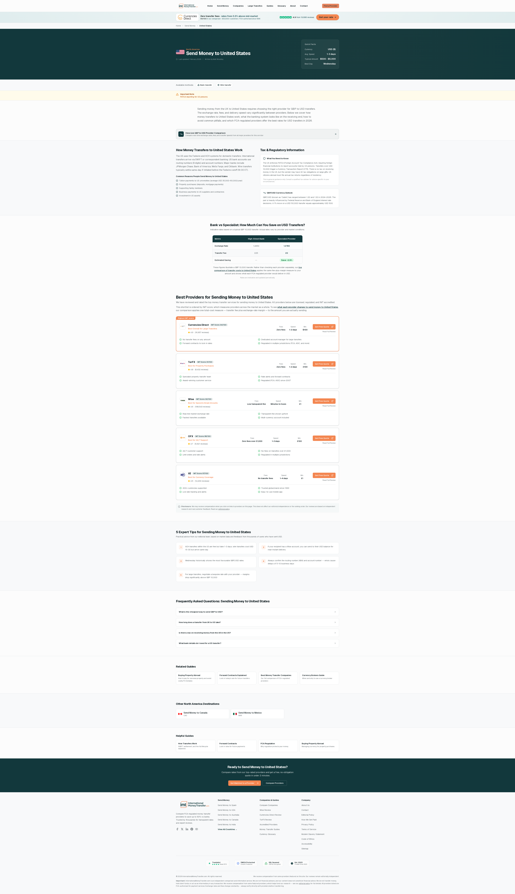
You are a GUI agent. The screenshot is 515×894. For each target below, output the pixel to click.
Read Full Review (329, 332)
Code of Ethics (307, 839)
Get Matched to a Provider (242, 783)
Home (210, 6)
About (293, 6)
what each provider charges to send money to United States (307, 307)
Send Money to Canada (228, 820)
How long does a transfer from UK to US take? (200, 622)
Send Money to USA (226, 810)
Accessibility (306, 844)
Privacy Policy (307, 824)
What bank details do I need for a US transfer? (200, 643)
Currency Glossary (268, 834)
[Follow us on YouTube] (196, 829)
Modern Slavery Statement (312, 834)
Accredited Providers (268, 824)
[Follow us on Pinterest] (191, 829)
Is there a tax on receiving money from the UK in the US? (205, 633)
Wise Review (265, 810)
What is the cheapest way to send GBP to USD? (201, 612)
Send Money (223, 6)
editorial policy (223, 509)
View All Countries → (227, 829)
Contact (304, 6)
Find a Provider (330, 6)
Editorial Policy (307, 815)
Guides (270, 6)
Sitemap (304, 848)
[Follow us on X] (182, 829)
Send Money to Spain (227, 805)
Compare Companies (269, 805)
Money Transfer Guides (270, 829)
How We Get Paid (309, 820)
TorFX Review (266, 820)
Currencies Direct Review (270, 815)
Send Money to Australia (228, 815)
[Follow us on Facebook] (177, 829)
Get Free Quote (322, 327)
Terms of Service (308, 829)
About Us (305, 805)
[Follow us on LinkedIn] (187, 829)
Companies (238, 6)
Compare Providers (275, 783)
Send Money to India (227, 824)
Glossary (281, 6)
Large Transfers (255, 6)
